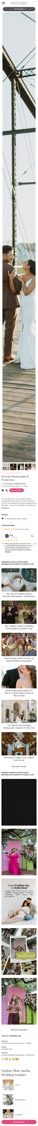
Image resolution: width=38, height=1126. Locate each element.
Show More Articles (19, 766)
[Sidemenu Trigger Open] (3, 3)
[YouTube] (17, 1060)
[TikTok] (10, 1060)
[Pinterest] (13, 1060)
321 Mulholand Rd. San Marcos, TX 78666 (16, 1043)
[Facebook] (6, 1060)
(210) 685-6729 (6, 1049)
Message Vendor (16, 490)
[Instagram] (3, 1060)
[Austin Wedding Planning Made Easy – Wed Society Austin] (19, 3)
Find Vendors (19, 9)
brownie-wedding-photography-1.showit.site (17, 1055)
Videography (17, 473)
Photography (6, 473)
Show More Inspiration (19, 1030)
